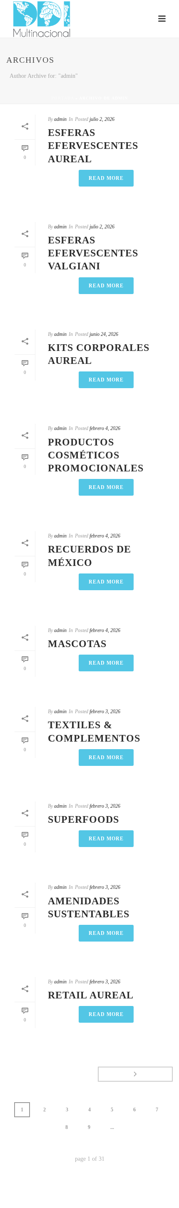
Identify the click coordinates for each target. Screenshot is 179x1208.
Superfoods (83, 819)
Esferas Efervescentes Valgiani (93, 253)
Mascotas (77, 643)
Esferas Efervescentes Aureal (93, 145)
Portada (62, 98)
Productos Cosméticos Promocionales (96, 455)
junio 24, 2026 (104, 334)
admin (60, 119)
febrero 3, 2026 (105, 711)
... (112, 1127)
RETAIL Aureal (91, 995)
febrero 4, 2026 (105, 428)
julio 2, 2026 (102, 119)
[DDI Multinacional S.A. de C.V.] (4, 19)
